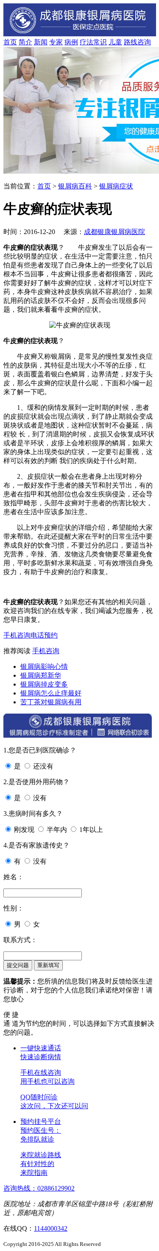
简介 (25, 42)
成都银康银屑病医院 (114, 231)
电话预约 (44, 635)
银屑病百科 (75, 186)
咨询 (144, 42)
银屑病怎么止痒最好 (50, 693)
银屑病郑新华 (40, 675)
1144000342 (50, 1228)
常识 (100, 42)
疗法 (86, 42)
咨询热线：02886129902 (39, 1188)
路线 (130, 42)
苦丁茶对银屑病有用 (50, 702)
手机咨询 (17, 635)
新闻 (40, 42)
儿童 (115, 42)
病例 (71, 42)
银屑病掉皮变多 (44, 684)
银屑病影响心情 (44, 666)
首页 (10, 42)
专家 (56, 42)
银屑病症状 (116, 186)
